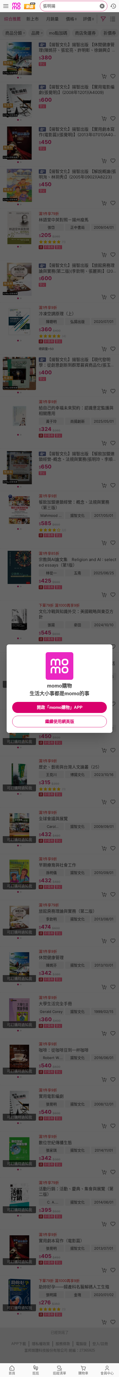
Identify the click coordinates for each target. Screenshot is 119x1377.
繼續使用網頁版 (59, 721)
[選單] (6, 6)
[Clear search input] (102, 6)
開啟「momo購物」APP (59, 707)
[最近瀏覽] (113, 6)
